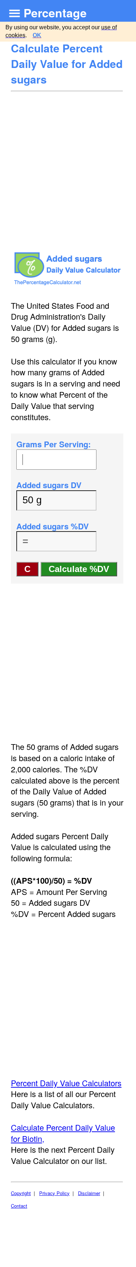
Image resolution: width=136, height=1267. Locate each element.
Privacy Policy (54, 1193)
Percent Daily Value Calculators (66, 1082)
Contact (19, 1205)
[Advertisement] (68, 163)
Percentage (55, 12)
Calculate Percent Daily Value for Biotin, (63, 1133)
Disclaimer (89, 1193)
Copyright (21, 1193)
